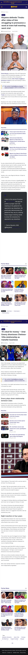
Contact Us (9, 652)
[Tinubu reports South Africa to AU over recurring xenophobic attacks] (5, 133)
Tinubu (2, 95)
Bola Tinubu (9, 311)
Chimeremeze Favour (6, 31)
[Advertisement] (14, 249)
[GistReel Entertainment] (14, 7)
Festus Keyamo (5, 73)
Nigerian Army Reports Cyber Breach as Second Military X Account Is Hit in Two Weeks (18, 155)
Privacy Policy (23, 652)
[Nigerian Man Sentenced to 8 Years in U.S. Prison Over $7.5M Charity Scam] (5, 148)
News (7, 12)
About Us (4, 652)
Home (3, 12)
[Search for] (26, 7)
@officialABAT (10, 201)
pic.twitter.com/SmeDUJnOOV (13, 221)
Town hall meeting (5, 312)
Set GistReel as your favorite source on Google (12, 2)
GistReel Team (16, 652)
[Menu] (1, 7)
